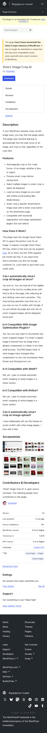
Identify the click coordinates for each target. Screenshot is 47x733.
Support (9, 115)
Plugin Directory (9, 12)
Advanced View (10, 566)
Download (9, 78)
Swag (29, 658)
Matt (6, 671)
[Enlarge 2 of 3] (41, 444)
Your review (8, 586)
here (5, 253)
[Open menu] (43, 4)
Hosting (6, 631)
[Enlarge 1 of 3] (19, 444)
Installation (10, 102)
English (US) (39, 547)
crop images (31, 553)
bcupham (10, 71)
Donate (30, 654)
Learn (5, 644)
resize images (37, 559)
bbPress (8, 676)
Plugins (28, 631)
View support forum (12, 606)
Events (28, 649)
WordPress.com (11, 667)
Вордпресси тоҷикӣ (19, 693)
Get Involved (31, 644)
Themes (29, 626)
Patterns (29, 636)
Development (11, 109)
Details (8, 88)
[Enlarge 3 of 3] (41, 457)
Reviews (9, 95)
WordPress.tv (10, 658)
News (5, 626)
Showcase (30, 622)
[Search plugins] (30, 30)
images (40, 553)
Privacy (6, 636)
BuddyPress (10, 681)
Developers (8, 654)
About (5, 622)
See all (41, 586)
